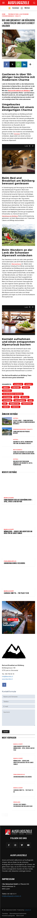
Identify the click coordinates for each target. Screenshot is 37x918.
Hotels (15, 418)
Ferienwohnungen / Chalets (11, 16)
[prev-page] (3, 815)
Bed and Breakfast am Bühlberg (12, 394)
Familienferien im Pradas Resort (21, 432)
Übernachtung (14, 404)
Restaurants (17, 449)
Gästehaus (25, 397)
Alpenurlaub (18, 384)
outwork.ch (28, 910)
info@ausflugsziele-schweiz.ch (11, 896)
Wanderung (15, 407)
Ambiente (6, 387)
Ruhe (4, 404)
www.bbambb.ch (7, 679)
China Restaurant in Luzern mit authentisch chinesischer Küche (24, 453)
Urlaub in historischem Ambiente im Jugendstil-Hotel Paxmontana (23, 463)
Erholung (16, 802)
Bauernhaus (7, 391)
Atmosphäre (15, 387)
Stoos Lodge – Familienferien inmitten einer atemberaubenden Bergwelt (24, 422)
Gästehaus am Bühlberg (10, 216)
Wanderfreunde (27, 404)
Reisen (30, 400)
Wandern (5, 407)
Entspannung (7, 397)
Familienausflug (10, 561)
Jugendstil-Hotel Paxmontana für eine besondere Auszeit (23, 442)
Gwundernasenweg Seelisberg (14, 563)
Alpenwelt (29, 384)
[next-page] (6, 815)
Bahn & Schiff (9, 497)
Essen (16, 397)
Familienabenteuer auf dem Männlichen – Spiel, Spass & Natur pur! (18, 501)
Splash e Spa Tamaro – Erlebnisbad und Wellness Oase (22, 805)
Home (3, 14)
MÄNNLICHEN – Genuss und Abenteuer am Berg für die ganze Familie (18, 532)
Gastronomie (7, 400)
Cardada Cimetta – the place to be (16, 593)
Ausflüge (26, 387)
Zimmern (17, 134)
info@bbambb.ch (7, 676)
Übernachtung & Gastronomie (18, 14)
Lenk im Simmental (20, 400)
